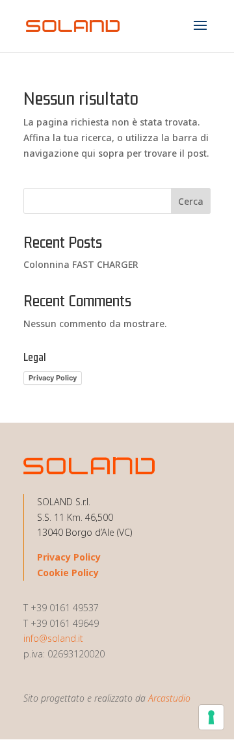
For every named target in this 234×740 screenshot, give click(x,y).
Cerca (190, 201)
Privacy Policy (53, 377)
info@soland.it (53, 638)
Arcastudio (169, 698)
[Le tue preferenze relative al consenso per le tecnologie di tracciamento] (211, 717)
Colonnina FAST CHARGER (80, 264)
